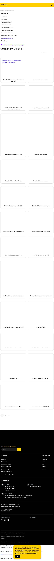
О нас (43, 461)
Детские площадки (5, 469)
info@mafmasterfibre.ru (35, 486)
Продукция (4, 16)
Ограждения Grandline (7, 38)
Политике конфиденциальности (27, 553)
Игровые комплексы (6, 22)
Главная (2, 10)
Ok (17, 556)
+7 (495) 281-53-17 (10, 488)
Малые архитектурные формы (9, 35)
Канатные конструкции (7, 30)
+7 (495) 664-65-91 (10, 486)
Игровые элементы (6, 24)
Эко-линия (4, 19)
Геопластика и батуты (7, 32)
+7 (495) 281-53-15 (10, 490)
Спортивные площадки (7, 27)
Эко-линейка (4, 461)
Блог (43, 464)
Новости (44, 466)
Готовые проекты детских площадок (12, 45)
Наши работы (45, 459)
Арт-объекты (4, 40)
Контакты (44, 469)
